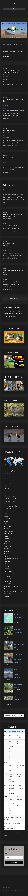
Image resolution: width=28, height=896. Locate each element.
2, (9, 483)
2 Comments (5, 223)
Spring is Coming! (8, 185)
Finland (6, 516)
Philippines (7, 566)
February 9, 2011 (7, 245)
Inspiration (6, 182)
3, (12, 496)
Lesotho (6, 539)
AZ (8, 591)
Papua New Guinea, (10, 559)
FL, (16, 591)
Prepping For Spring (9, 243)
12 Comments (6, 137)
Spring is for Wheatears (10, 158)
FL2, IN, (20, 591)
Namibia (6, 551)
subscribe (19, 51)
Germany (7, 518)
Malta (5, 544)
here (7, 833)
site (16, 311)
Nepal (6, 554)
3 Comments (5, 108)
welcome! (6, 56)
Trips (4, 268)
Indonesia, (7, 533)
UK (5, 589)
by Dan (4, 162)
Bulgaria (6, 486)
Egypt (5, 513)
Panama (6, 556)
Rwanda (6, 569)
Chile (5, 493)
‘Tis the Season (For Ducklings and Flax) (13, 100)
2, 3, (13, 471)
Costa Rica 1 (8, 501)
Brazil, (6, 483)
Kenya (6, 536)
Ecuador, (7, 508)
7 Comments (5, 79)
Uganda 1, (7, 586)
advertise (12, 51)
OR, (7, 594)
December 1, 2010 (7, 274)
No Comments (6, 279)
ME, (5, 594)
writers (6, 314)
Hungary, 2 (7, 528)
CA (10, 591)
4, (13, 496)
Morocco (6, 549)
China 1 (6, 496)
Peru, (6, 564)
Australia (7, 473)
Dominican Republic (10, 506)
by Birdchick (6, 248)
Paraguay (7, 561)
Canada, (6, 491)
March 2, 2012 (6, 74)
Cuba (5, 503)
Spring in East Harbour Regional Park (13, 271)
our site (14, 49)
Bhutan (6, 476)
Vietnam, (7, 596)
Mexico (6, 546)
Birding (5, 68)
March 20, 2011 (6, 132)
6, (18, 586)
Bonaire (6, 481)
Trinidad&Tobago (9, 584)
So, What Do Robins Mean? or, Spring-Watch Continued (12, 71)
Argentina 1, (8, 471)
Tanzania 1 (7, 579)
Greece (6, 523)
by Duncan (5, 105)
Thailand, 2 (7, 581)
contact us (9, 316)
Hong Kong (7, 526)
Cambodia (7, 488)
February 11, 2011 (7, 218)
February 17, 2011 (7, 187)
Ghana (6, 521)
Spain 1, (6, 574)
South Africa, (8, 571)
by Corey (5, 135)
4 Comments (6, 192)
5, (15, 496)
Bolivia (6, 478)
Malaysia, (7, 541)
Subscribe (14, 862)
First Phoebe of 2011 (9, 131)
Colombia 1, (8, 498)
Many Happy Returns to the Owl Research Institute (12, 215)
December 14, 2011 (7, 103)
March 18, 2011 (6, 160)
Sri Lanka (7, 576)
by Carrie (5, 76)
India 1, (6, 531)
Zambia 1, (7, 599)
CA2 (13, 591)
